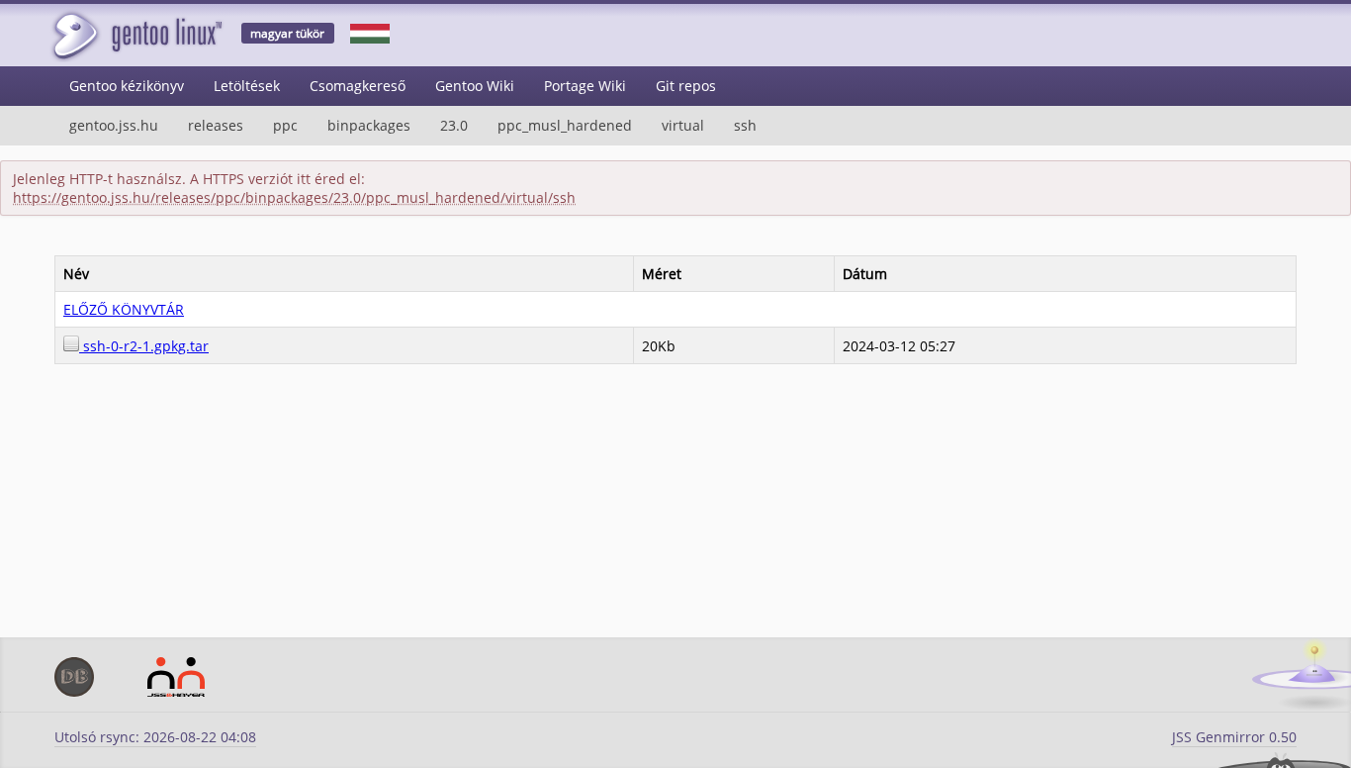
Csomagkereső (357, 85)
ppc (285, 125)
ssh (745, 125)
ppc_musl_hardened (564, 125)
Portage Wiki (585, 85)
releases (215, 125)
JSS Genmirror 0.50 (1234, 736)
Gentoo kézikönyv (126, 85)
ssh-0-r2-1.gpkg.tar (144, 345)
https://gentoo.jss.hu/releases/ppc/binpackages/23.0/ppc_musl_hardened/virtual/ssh (294, 197)
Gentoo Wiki (474, 85)
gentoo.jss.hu (113, 125)
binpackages (368, 125)
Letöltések (247, 85)
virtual (683, 125)
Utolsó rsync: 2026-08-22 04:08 (155, 736)
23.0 (454, 125)
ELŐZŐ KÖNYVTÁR (123, 309)
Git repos (686, 85)
